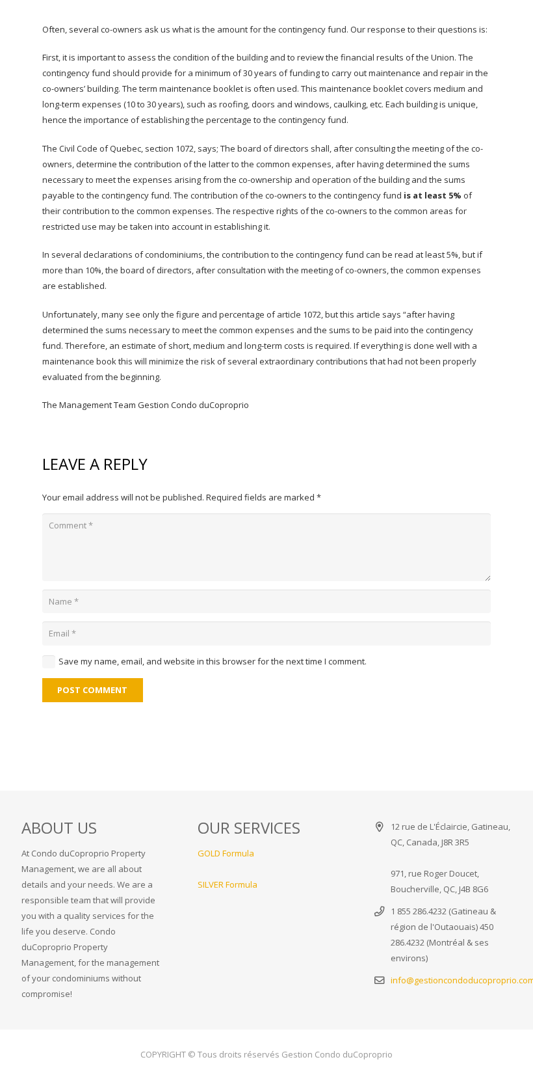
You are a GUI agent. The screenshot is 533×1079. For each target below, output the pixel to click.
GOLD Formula (226, 853)
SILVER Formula (227, 884)
